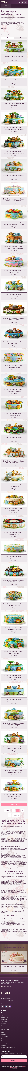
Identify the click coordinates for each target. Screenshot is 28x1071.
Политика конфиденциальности (8, 1047)
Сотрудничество (4, 1040)
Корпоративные (4, 1017)
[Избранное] (22, 2)
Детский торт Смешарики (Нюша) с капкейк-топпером (14, 724)
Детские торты (4, 1012)
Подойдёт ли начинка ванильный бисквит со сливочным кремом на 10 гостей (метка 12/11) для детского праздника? (12, 924)
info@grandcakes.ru (7, 998)
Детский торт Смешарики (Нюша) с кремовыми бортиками (14, 628)
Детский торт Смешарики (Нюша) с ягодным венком (14, 533)
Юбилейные (3, 1023)
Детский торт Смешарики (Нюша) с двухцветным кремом (14, 700)
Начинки (3, 1025)
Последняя (16, 815)
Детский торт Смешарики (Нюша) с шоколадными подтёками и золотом (14, 152)
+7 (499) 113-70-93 (7, 987)
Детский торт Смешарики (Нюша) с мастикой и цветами (14, 176)
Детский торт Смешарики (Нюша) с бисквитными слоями (14, 747)
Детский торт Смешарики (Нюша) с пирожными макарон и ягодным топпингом (14, 223)
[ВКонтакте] (2, 1006)
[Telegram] (6, 1006)
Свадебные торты (4, 1015)
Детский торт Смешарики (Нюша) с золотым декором (14, 485)
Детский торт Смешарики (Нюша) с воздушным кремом (14, 557)
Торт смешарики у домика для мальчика (14, 104)
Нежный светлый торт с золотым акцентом (14, 967)
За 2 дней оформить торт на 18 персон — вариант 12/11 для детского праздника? (13, 922)
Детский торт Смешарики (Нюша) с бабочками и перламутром (14, 199)
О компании (3, 1034)
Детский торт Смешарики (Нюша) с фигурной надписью (14, 795)
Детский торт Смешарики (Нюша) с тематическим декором (14, 676)
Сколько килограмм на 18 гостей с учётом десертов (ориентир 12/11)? (13, 930)
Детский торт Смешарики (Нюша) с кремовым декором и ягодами (14, 128)
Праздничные (4, 1019)
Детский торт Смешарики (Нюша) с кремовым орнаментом (14, 771)
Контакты (3, 1038)
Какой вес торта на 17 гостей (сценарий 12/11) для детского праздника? (13, 919)
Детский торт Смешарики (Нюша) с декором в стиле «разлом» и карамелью (14, 247)
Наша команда (4, 1043)
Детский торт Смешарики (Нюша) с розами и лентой (14, 271)
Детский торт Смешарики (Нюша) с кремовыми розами (14, 366)
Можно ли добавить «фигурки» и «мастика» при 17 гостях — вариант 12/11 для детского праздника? (13, 927)
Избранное (3, 1045)
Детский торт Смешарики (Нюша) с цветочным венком (14, 604)
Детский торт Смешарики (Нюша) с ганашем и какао (14, 319)
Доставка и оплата (5, 1036)
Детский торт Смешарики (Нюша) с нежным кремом (14, 509)
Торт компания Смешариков (14, 80)
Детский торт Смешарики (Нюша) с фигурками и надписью (14, 295)
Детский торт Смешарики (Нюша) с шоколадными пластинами (14, 438)
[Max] (9, 1006)
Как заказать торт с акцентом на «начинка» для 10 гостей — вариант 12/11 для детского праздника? (13, 934)
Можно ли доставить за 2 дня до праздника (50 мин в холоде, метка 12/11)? (14, 932)
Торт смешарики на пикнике (14, 56)
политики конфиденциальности (18, 1067)
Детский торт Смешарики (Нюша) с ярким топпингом (14, 652)
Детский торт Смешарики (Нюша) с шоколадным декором (14, 581)
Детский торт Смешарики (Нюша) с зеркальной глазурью (14, 390)
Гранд (4, 2)
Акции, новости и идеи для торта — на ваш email (11, 1053)
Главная (2, 1032)
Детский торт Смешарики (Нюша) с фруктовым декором (14, 414)
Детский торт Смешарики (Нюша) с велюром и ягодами (14, 342)
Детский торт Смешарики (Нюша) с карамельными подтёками (14, 461)
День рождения (4, 1021)
